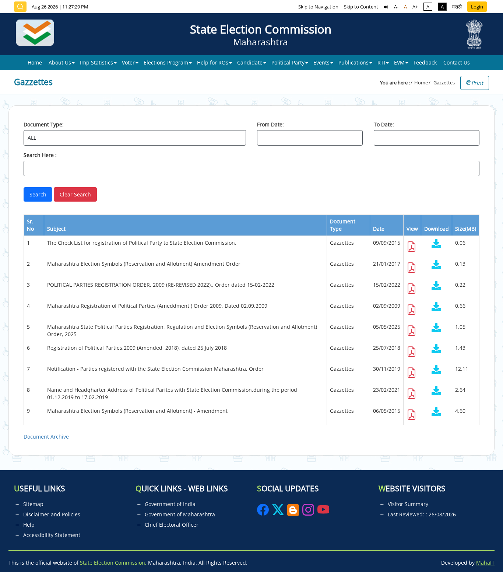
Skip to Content (361, 6)
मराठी (457, 6)
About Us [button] (60, 62)
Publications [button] (353, 62)
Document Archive (46, 436)
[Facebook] (263, 512)
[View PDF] (412, 248)
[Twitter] (278, 512)
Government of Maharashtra (180, 514)
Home (35, 62)
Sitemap (33, 504)
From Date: (270, 124)
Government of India (170, 504)
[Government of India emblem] (474, 34)
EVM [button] (399, 62)
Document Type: (44, 124)
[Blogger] (293, 512)
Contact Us (456, 62)
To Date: (384, 124)
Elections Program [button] (166, 62)
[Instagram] (309, 512)
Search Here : (40, 154)
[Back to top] (480, 549)
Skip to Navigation (318, 6)
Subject (56, 228)
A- (396, 6)
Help (29, 524)
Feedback (425, 62)
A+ (415, 6)
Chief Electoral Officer (171, 524)
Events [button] (321, 62)
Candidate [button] (250, 62)
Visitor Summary (408, 504)
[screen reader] (386, 6)
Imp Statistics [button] (96, 62)
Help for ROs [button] (212, 62)
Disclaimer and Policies (51, 514)
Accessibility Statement (51, 534)
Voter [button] (128, 62)
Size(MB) (465, 228)
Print (477, 82)
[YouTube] (323, 512)
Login (477, 6)
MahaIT (485, 562)
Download (436, 228)
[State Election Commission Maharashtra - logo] (38, 34)
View (412, 228)
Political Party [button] (288, 62)
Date (378, 228)
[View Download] (436, 244)
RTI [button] (381, 62)
